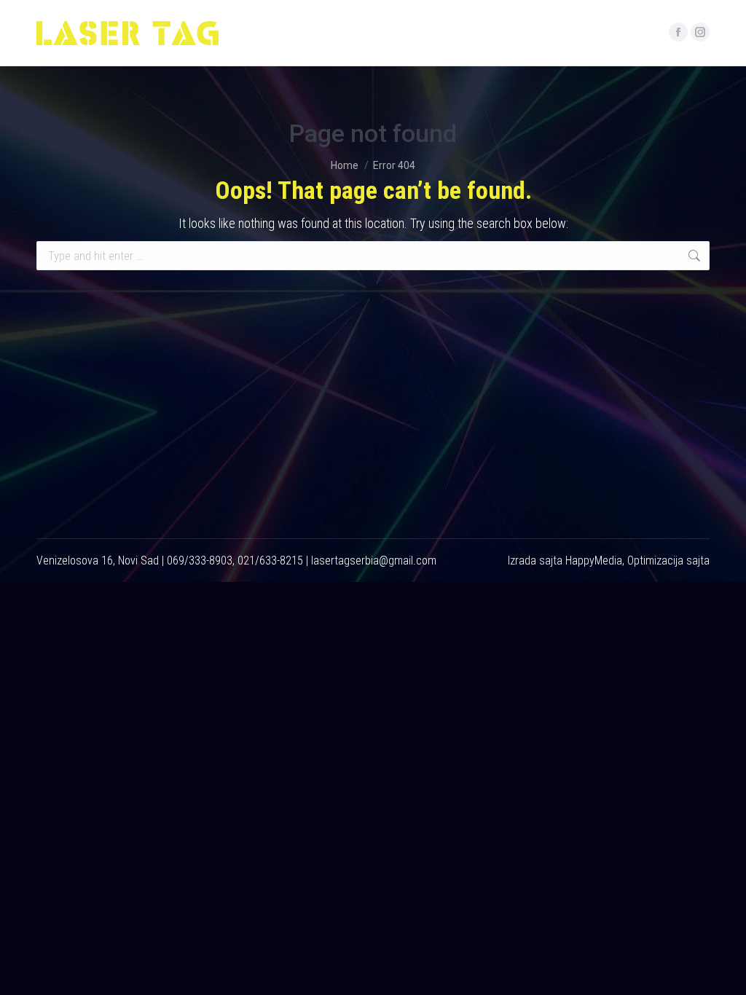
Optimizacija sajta (668, 560)
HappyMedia (593, 560)
